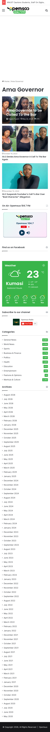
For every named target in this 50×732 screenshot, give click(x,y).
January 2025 (10, 476)
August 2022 (9, 601)
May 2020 (8, 716)
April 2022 (8, 618)
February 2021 (10, 678)
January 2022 (10, 631)
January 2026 (10, 425)
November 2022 (11, 588)
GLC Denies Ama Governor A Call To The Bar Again (24, 158)
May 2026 (8, 408)
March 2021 (9, 673)
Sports (7, 349)
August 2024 (9, 498)
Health (7, 362)
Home (6, 81)
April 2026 (8, 412)
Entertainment (10, 371)
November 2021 (11, 639)
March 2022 (9, 622)
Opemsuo (43, 727)
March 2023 (9, 571)
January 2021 (10, 682)
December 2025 (11, 429)
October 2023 (10, 540)
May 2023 (8, 562)
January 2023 (10, 579)
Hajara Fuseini (13, 119)
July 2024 (8, 502)
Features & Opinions (13, 375)
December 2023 (11, 532)
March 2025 (9, 468)
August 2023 (9, 549)
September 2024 (11, 493)
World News (9, 344)
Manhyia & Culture (12, 380)
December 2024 (11, 480)
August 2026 (9, 395)
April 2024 (8, 515)
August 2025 (9, 446)
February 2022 (10, 626)
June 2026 (8, 403)
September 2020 (11, 699)
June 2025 (8, 455)
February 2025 (10, 472)
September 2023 (11, 545)
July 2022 (8, 605)
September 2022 (11, 596)
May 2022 (8, 613)
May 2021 (8, 665)
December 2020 (11, 686)
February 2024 (10, 523)
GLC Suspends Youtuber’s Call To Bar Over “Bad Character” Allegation (23, 195)
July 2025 (8, 450)
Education (8, 366)
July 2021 (8, 656)
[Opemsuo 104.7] (18, 10)
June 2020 (8, 712)
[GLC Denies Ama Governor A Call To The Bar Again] (25, 138)
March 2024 (9, 519)
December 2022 (11, 583)
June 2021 (8, 661)
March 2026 (9, 416)
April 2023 (8, 566)
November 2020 (11, 691)
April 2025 (8, 463)
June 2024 (8, 506)
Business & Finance (12, 353)
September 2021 (11, 648)
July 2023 (8, 553)
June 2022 (8, 609)
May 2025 (8, 459)
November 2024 (11, 485)
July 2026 (8, 399)
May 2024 (8, 510)
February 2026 (10, 420)
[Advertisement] (25, 53)
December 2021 (11, 635)
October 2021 (10, 643)
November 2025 (11, 433)
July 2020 (8, 708)
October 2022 (10, 592)
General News (10, 340)
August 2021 (9, 652)
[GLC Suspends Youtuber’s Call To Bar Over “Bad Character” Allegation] (25, 176)
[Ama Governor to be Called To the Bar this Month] (25, 110)
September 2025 (11, 442)
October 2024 (10, 489)
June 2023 (8, 558)
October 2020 (10, 695)
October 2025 (10, 438)
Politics (7, 357)
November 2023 (11, 536)
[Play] (21, 232)
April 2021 (8, 669)
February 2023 (10, 575)
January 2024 (10, 528)
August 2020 (9, 703)
